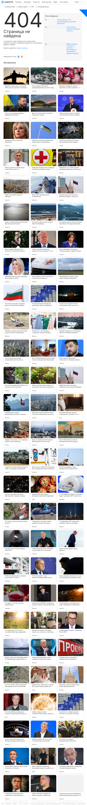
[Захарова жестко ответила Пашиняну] (16, 134)
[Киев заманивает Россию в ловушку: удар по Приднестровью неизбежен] (70, 243)
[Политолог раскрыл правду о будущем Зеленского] (16, 107)
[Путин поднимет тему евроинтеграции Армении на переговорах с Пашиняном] (43, 570)
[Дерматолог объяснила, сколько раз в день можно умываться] (43, 679)
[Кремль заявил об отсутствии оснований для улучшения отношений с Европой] (43, 733)
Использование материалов (69, 803)
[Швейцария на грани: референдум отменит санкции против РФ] (16, 407)
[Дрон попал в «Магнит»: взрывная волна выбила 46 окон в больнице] (43, 461)
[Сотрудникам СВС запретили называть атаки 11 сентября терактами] (70, 515)
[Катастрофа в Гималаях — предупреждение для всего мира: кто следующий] (43, 80)
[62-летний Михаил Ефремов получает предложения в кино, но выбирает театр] (16, 706)
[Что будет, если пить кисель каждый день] (16, 597)
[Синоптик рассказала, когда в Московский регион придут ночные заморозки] (70, 134)
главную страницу (22, 48)
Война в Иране (23, 6)
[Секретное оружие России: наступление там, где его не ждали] (70, 298)
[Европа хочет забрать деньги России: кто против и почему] (70, 706)
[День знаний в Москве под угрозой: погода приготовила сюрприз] (16, 243)
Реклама (14, 803)
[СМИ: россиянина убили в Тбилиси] (16, 189)
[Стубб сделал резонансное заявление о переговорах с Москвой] (16, 788)
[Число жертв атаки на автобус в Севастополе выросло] (43, 270)
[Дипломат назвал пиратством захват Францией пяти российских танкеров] (70, 679)
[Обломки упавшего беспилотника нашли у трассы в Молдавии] (16, 325)
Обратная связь (81, 803)
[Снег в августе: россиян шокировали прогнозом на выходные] (16, 352)
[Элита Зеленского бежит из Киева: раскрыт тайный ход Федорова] (43, 788)
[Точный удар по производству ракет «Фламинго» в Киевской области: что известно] (70, 597)
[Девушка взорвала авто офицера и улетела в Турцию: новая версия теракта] (43, 162)
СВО (32, 6)
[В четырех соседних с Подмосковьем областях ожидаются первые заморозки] (70, 733)
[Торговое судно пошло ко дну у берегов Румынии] (43, 216)
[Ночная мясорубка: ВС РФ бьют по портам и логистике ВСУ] (16, 379)
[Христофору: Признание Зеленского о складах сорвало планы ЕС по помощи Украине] (70, 352)
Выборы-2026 (10, 6)
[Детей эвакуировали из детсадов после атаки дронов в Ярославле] (43, 352)
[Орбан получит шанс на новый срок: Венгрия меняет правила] (70, 107)
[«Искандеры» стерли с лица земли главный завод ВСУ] (70, 270)
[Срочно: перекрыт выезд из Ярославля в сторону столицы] (16, 488)
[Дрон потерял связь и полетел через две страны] (43, 107)
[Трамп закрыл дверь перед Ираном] (70, 543)
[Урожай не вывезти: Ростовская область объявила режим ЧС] (70, 325)
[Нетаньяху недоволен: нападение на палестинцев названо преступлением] (70, 760)
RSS (21, 803)
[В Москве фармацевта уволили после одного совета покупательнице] (16, 570)
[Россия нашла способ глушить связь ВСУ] (16, 543)
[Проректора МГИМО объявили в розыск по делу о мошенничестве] (43, 597)
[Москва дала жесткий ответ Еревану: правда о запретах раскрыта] (70, 189)
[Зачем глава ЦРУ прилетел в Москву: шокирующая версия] (16, 733)
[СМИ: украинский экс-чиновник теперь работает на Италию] (43, 543)
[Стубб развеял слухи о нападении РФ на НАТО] (70, 624)
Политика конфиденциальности (53, 803)
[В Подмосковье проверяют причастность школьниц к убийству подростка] (70, 651)
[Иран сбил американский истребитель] (43, 189)
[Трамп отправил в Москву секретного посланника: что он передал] (43, 243)
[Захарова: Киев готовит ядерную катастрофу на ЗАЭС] (16, 270)
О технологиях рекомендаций (37, 803)
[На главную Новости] (8, 2)
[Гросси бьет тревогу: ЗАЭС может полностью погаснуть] (16, 760)
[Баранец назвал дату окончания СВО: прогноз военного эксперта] (16, 80)
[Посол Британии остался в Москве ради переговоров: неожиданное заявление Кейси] (70, 434)
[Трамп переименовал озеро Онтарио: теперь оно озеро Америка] (43, 651)
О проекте (25, 803)
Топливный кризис (43, 6)
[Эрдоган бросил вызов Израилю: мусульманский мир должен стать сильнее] (70, 788)
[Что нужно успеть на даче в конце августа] (16, 515)
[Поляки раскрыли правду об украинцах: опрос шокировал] (43, 298)
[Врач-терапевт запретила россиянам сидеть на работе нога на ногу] (43, 760)
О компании (8, 803)
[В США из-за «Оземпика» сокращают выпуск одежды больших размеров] (43, 325)
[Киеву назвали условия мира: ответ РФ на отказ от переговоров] (16, 162)
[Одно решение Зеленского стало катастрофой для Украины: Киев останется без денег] (70, 570)
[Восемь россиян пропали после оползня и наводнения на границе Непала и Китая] (43, 407)
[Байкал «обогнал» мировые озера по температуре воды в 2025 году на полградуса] (16, 651)
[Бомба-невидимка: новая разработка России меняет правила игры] (70, 461)
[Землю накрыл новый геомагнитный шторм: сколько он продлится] (43, 706)
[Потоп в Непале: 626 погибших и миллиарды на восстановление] (16, 679)
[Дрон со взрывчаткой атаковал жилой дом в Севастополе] (43, 434)
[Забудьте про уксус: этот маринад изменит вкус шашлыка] (16, 434)
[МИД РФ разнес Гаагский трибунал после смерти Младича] (70, 379)
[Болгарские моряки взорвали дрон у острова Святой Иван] (16, 298)
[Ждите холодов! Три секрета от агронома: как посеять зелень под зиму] (43, 379)
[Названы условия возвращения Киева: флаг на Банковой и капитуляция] (43, 134)
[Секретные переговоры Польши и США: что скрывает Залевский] (16, 461)
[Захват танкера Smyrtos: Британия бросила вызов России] (16, 216)
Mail (3, 803)
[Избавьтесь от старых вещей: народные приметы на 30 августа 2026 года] (70, 162)
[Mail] (2, 2)
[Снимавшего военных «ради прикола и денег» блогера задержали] (43, 515)
